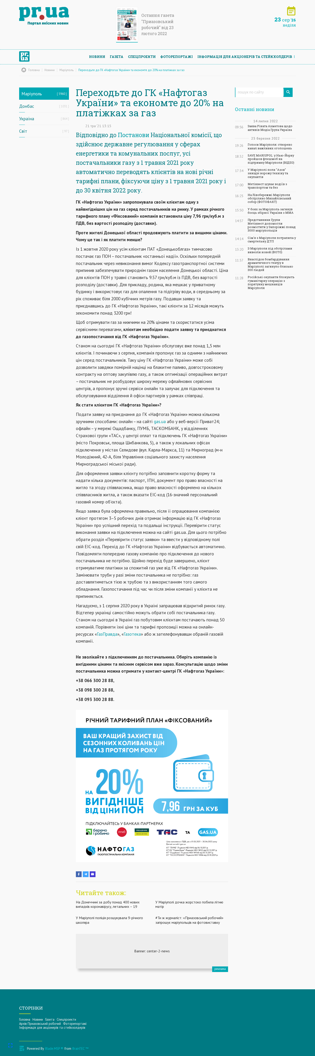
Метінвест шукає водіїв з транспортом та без (267, 185)
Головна (24, 1019)
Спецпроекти (142, 56)
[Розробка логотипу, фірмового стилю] (152, 951)
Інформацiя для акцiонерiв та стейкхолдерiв (244, 56)
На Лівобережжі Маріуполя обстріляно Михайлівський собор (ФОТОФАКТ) (269, 198)
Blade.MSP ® (54, 1048)
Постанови (134, 135)
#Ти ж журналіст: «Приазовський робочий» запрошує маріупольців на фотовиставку (189, 919)
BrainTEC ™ (80, 1048)
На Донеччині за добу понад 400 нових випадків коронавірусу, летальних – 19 (108, 904)
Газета (116, 56)
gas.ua (160, 421)
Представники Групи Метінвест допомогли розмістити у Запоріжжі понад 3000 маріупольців (272, 225)
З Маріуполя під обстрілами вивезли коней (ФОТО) (270, 250)
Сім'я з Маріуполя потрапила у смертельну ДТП (272, 239)
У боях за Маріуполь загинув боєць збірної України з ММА (271, 211)
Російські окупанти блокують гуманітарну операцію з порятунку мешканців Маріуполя (271, 282)
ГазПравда (107, 634)
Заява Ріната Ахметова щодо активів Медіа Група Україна (270, 127)
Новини (97, 56)
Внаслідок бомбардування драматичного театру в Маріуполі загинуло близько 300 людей (270, 265)
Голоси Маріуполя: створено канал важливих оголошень (270, 146)
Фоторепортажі (176, 56)
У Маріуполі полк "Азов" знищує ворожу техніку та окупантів (268, 173)
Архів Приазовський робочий (40, 1023)
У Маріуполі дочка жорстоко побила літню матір (189, 904)
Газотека (132, 634)
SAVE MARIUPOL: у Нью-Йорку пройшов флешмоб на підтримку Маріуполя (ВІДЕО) (271, 159)
